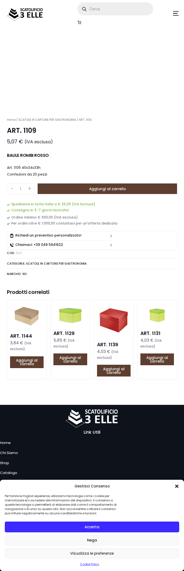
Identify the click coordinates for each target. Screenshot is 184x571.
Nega (92, 540)
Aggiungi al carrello (107, 188)
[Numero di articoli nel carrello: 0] (79, 22)
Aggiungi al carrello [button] (27, 362)
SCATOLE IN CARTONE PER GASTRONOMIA (47, 120)
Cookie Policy (89, 564)
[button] (176, 486)
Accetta (92, 526)
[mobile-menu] (169, 13)
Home (11, 120)
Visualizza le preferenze (92, 553)
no (25, 274)
